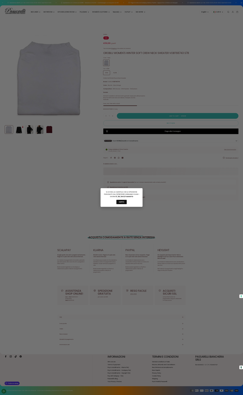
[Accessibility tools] (241, 367)
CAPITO (121, 202)
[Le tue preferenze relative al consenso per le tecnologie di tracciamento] (241, 296)
